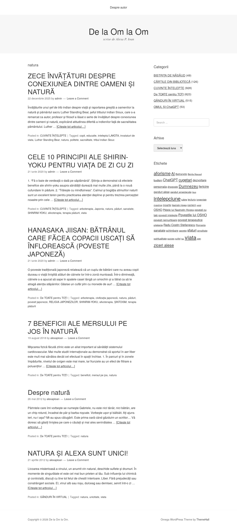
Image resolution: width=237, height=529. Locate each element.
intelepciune (167, 198)
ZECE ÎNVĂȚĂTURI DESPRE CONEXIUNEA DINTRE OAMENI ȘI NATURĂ (81, 83)
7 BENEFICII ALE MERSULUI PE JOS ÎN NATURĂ (77, 327)
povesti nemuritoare (165, 220)
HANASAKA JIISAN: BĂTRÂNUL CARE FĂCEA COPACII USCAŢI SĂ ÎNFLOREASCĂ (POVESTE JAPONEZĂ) (81, 241)
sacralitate (86, 140)
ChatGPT (170, 179)
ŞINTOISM (120, 302)
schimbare (172, 230)
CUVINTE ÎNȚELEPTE (53, 135)
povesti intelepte (168, 215)
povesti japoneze (38, 302)
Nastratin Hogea (179, 205)
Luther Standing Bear (47, 140)
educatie (91, 135)
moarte (167, 205)
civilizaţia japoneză (107, 298)
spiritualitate (160, 238)
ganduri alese (162, 192)
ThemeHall (202, 519)
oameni (191, 205)
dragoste (173, 187)
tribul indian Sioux (104, 140)
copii (82, 135)
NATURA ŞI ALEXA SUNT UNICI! (78, 452)
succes (170, 238)
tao (182, 238)
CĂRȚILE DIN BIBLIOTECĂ (172, 81)
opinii (199, 205)
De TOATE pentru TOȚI (53, 298)
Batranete (181, 174)
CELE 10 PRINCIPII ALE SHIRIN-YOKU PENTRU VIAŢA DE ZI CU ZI (80, 160)
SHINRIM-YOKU (37, 213)
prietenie (158, 225)
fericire (204, 186)
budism (158, 180)
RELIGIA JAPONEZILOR (63, 302)
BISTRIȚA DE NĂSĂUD (169, 75)
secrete (183, 230)
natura (65, 140)
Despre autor (118, 7)
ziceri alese (164, 245)
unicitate (94, 497)
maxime (158, 205)
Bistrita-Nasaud (195, 174)
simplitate (202, 230)
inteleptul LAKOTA (108, 135)
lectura (192, 199)
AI (173, 173)
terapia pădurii (71, 213)
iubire (184, 199)
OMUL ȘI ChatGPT (166, 107)
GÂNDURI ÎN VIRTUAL (53, 497)
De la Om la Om (118, 31)
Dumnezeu (188, 186)
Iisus (194, 192)
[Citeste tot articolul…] (71, 126)
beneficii (85, 375)
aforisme (162, 173)
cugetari (185, 179)
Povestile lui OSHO (192, 214)
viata (84, 213)
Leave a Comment (78, 98)
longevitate (201, 199)
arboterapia (86, 209)
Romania (201, 225)
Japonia (99, 209)
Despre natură (49, 392)
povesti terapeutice (190, 220)
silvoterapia (54, 213)
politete (74, 140)
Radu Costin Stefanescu (179, 225)
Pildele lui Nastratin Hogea (178, 210)
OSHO (158, 210)
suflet (178, 238)
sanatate (128, 209)
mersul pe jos (100, 375)
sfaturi (191, 230)
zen (199, 238)
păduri (118, 209)
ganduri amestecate (180, 192)
